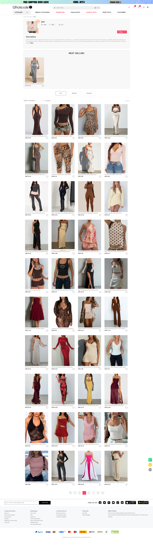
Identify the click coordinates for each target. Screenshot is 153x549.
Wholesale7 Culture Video (10, 520)
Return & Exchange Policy (36, 520)
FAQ (31, 515)
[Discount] (45, 101)
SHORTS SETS (91, 12)
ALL (61, 93)
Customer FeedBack (61, 517)
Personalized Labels (61, 515)
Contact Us (33, 517)
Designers (30, 16)
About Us (6, 513)
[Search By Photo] (95, 8)
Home (24, 16)
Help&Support (33, 511)
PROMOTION (60, 12)
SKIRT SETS (107, 12)
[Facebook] (100, 502)
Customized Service (61, 511)
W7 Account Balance (35, 518)
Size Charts (33, 513)
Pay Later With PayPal (35, 524)
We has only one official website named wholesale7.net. (121, 513)
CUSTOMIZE (121, 12)
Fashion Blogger (86, 515)
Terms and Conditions (9, 515)
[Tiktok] (117, 502)
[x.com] (104, 502)
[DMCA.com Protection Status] (115, 532)
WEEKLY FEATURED (42, 12)
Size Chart (6, 522)
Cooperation (85, 511)
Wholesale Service (60, 513)
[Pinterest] (108, 502)
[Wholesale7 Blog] (122, 502)
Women (74, 93)
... (93, 492)
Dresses (89, 93)
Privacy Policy (7, 517)
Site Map (6, 518)
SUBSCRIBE (45, 502)
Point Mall (84, 513)
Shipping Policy (34, 522)
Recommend (32, 100)
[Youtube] (113, 502)
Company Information (9, 511)
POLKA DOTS (75, 12)
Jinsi (35, 16)
